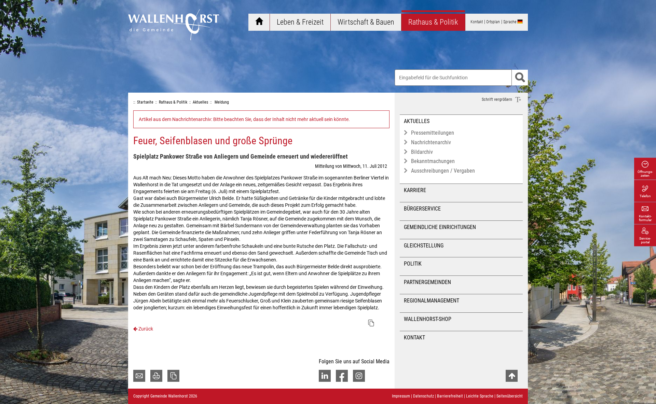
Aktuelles (416, 121)
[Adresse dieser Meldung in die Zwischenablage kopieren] (371, 323)
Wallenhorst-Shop (427, 319)
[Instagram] (359, 376)
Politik (413, 263)
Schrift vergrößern (497, 99)
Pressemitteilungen (432, 133)
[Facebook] (342, 376)
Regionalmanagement (431, 300)
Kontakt (414, 337)
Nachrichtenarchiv (431, 142)
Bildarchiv (422, 152)
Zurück (145, 329)
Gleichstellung (423, 245)
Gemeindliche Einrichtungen (440, 227)
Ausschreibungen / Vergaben (443, 170)
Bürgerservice (422, 208)
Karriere (415, 190)
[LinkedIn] (325, 376)
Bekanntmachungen (433, 161)
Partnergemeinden (427, 282)
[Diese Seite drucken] (156, 376)
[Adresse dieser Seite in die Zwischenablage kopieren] (173, 376)
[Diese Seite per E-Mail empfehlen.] (139, 376)
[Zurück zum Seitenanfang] (512, 376)
